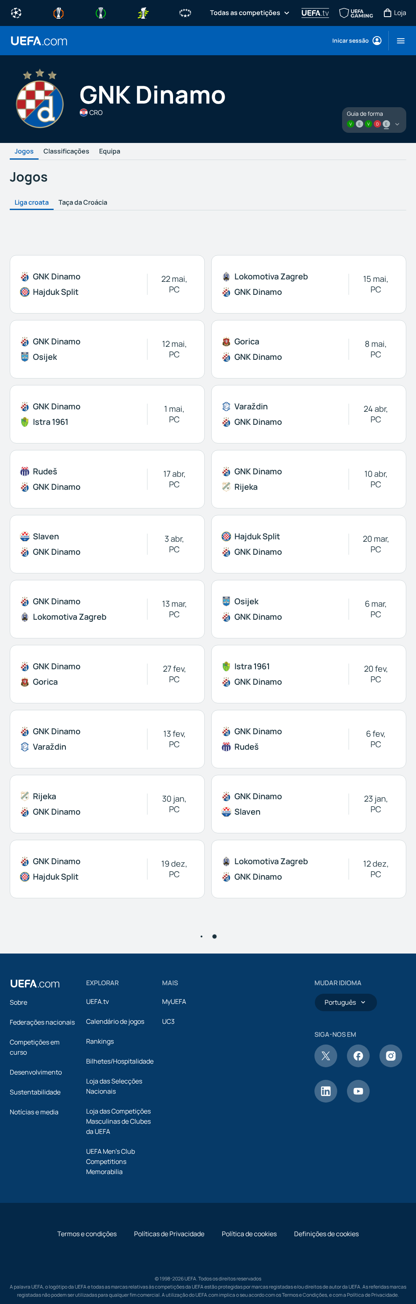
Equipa (109, 151)
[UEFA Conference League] (100, 12)
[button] (397, 40)
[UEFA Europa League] (58, 12)
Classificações (66, 151)
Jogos (24, 151)
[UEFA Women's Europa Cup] (143, 12)
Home (39, 40)
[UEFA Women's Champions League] (185, 12)
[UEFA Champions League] (16, 12)
